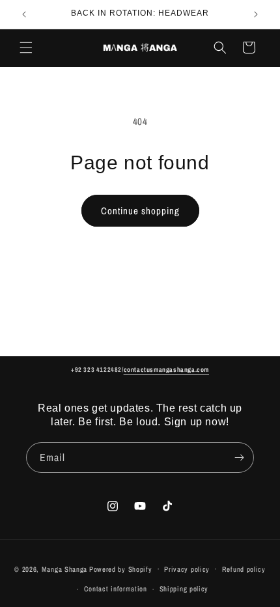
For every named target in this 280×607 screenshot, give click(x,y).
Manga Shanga (64, 568)
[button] (26, 47)
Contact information (115, 588)
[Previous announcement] (24, 14)
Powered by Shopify (120, 568)
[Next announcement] (256, 14)
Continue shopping (140, 211)
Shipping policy (184, 588)
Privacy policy (187, 569)
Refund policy (244, 569)
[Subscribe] (239, 457)
